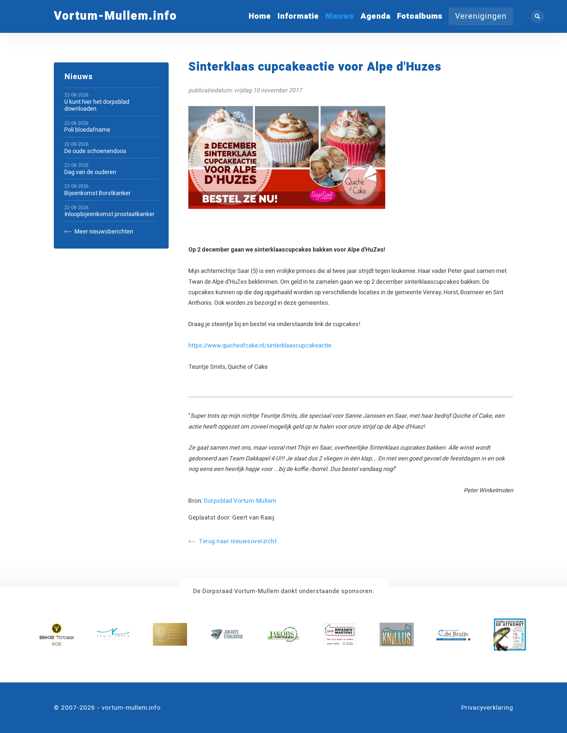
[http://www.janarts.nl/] (227, 634)
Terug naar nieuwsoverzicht (238, 541)
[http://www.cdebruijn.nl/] (453, 634)
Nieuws (340, 16)
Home (260, 16)
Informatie (298, 16)
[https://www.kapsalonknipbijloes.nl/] (170, 634)
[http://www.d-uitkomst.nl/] (510, 634)
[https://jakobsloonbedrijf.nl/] (283, 634)
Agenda (375, 16)
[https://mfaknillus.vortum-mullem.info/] (397, 634)
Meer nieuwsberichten (103, 231)
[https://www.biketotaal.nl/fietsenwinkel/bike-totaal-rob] (57, 634)
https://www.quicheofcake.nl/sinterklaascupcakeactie (259, 345)
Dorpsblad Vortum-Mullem (240, 501)
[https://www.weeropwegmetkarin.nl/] (113, 634)
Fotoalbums (420, 16)
